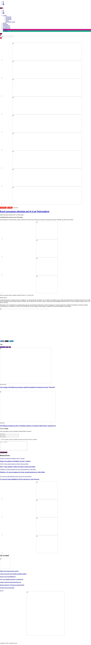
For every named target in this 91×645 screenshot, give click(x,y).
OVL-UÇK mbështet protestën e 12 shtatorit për (11, 579)
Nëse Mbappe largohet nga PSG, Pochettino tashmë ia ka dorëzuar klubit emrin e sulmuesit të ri (28, 425)
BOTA (7, 20)
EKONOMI (8, 18)
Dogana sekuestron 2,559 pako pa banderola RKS (12, 585)
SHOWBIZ (5, 24)
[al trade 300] (47, 238)
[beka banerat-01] (46, 78)
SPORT (4, 23)
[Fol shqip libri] (45, 635)
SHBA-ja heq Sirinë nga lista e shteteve (9, 571)
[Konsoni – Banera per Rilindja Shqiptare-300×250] (47, 274)
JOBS (5, 29)
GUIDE (6, 31)
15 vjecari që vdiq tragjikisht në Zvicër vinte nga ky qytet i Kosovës (19, 479)
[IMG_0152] (46, 186)
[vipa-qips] (46, 204)
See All (1, 590)
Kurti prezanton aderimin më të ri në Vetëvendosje (24, 211)
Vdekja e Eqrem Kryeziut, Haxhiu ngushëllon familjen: (13, 573)
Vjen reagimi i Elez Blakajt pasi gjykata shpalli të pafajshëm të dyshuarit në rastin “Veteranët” (27, 387)
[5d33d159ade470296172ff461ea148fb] (46, 114)
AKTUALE (8, 16)
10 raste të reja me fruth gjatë (7, 587)
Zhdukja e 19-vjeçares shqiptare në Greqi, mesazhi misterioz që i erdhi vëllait (22, 472)
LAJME (5, 15)
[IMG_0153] (47, 292)
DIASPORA (9, 19)
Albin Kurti (2, 347)
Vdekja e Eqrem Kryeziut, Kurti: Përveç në (10, 582)
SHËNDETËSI (6, 25)
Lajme (6, 347)
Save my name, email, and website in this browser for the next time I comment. (19, 439)
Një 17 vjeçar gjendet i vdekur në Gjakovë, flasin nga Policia (17, 466)
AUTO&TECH (6, 27)
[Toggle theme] (1, 8)
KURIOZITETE (6, 28)
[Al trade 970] (46, 60)
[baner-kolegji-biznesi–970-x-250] (46, 150)
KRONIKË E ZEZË (10, 22)
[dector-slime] (46, 96)
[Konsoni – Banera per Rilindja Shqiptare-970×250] (46, 168)
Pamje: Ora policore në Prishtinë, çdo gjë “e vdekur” (15, 461)
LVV (10, 347)
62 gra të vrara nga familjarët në (8, 576)
